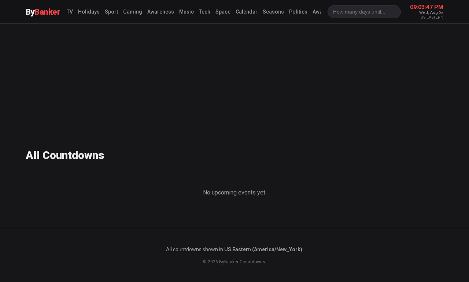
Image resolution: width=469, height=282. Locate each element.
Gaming (132, 12)
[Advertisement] (234, 82)
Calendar (247, 12)
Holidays (89, 12)
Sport (111, 12)
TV (70, 12)
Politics (298, 12)
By (43, 11)
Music (186, 12)
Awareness (160, 12)
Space (222, 12)
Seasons (273, 12)
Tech (204, 12)
